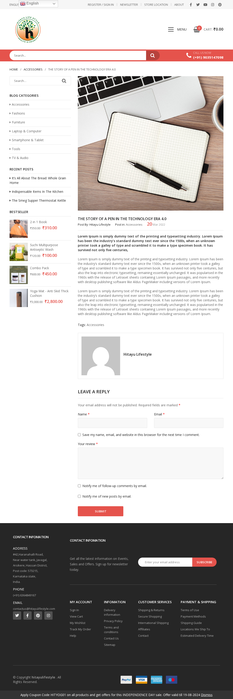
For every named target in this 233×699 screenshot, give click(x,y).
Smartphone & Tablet (28, 140)
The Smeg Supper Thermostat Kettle (39, 200)
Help (73, 636)
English (32, 3)
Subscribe (204, 562)
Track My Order (80, 629)
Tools (16, 149)
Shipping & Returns (151, 610)
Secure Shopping (150, 616)
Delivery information (112, 612)
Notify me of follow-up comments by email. (114, 486)
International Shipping (153, 623)
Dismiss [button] (207, 695)
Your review (88, 444)
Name (84, 414)
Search (153, 55)
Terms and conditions (111, 629)
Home (14, 69)
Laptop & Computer (26, 131)
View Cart (76, 616)
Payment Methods (193, 616)
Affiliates (144, 629)
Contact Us (111, 638)
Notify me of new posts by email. (106, 496)
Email (159, 414)
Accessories (33, 69)
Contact (143, 636)
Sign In (74, 610)
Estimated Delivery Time (197, 636)
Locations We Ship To (195, 629)
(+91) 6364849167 (24, 595)
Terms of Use (190, 610)
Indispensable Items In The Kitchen (37, 191)
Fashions (18, 113)
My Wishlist (77, 623)
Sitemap (109, 645)
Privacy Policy (113, 621)
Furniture (18, 122)
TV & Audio (20, 158)
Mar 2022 (156, 224)
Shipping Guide (191, 623)
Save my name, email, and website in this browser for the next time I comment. (141, 435)
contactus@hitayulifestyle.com (34, 609)
